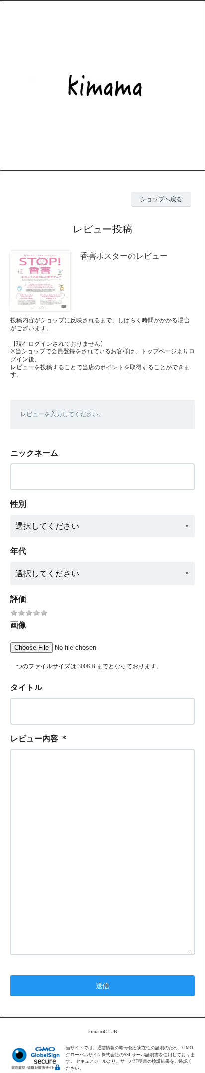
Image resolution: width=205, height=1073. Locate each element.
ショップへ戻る (161, 199)
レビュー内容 (34, 738)
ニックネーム (34, 453)
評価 (18, 599)
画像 (18, 625)
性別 (18, 504)
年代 (18, 551)
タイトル (26, 687)
